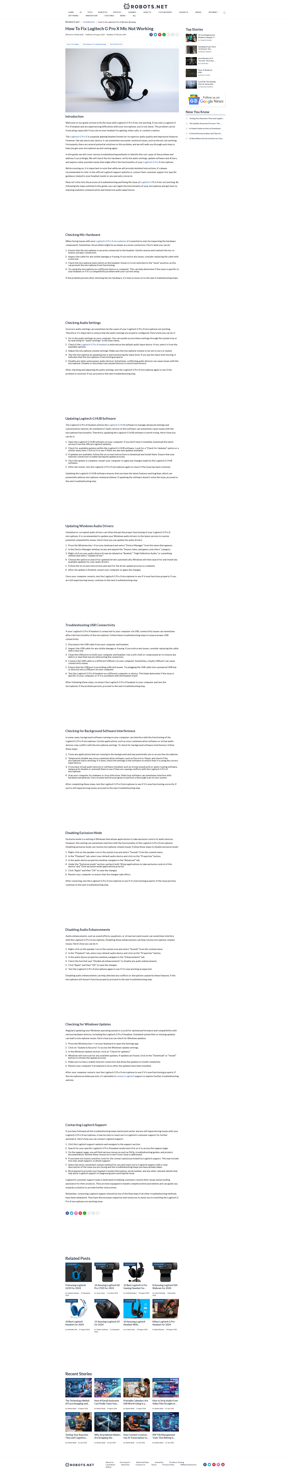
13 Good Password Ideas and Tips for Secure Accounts (205, 133)
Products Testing (176, 1462)
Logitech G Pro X (78, 136)
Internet (213, 12)
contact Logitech (125, 1076)
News (122, 16)
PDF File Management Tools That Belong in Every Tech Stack (163, 1437)
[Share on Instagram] (76, 1213)
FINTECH (117, 12)
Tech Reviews (165, 12)
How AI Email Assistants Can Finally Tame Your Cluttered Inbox (106, 1403)
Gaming (132, 12)
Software (73, 16)
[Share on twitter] (155, 34)
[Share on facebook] (151, 34)
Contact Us (140, 1465)
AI (81, 12)
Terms (154, 1465)
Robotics (102, 12)
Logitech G (146, 182)
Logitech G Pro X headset (94, 344)
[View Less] (177, 34)
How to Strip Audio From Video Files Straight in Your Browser (165, 1403)
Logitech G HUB (116, 424)
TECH (89, 12)
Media (198, 12)
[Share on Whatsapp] (164, 34)
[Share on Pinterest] (159, 34)
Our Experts (125, 1462)
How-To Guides (73, 44)
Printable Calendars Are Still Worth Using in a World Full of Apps (135, 1403)
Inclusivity (159, 1462)
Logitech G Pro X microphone (111, 241)
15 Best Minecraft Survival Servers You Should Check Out (205, 138)
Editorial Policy (142, 1462)
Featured (109, 16)
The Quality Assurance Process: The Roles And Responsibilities (204, 123)
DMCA (108, 1467)
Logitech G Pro (151, 162)
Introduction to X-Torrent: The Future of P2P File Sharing (206, 59)
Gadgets (183, 12)
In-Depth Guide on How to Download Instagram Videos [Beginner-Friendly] (205, 128)
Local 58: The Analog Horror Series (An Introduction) (207, 82)
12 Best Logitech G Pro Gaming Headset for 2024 (135, 1288)
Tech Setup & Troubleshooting (94, 44)
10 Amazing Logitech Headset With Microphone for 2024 (134, 1324)
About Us (110, 1462)
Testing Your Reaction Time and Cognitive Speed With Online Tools (78, 1437)
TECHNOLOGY (116, 44)
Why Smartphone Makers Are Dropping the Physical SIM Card (107, 1437)
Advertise (125, 1465)
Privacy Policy (168, 1465)
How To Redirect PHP (205, 71)
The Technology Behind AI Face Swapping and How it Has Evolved (77, 1403)
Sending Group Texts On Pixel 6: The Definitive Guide (207, 48)
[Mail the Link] (172, 34)
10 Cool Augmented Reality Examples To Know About (206, 36)
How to (147, 12)
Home (71, 12)
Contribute (110, 1465)
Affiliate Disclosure (188, 1465)
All (134, 16)
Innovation (91, 16)
